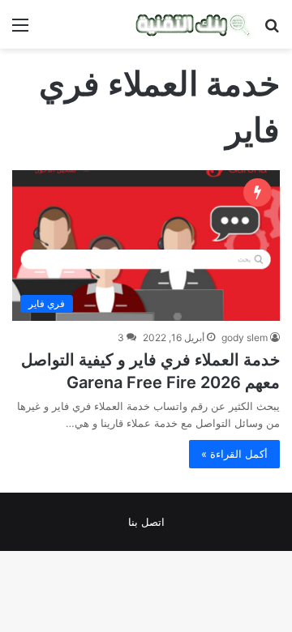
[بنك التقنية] (193, 24)
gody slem (244, 337)
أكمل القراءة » (234, 453)
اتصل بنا (146, 521)
